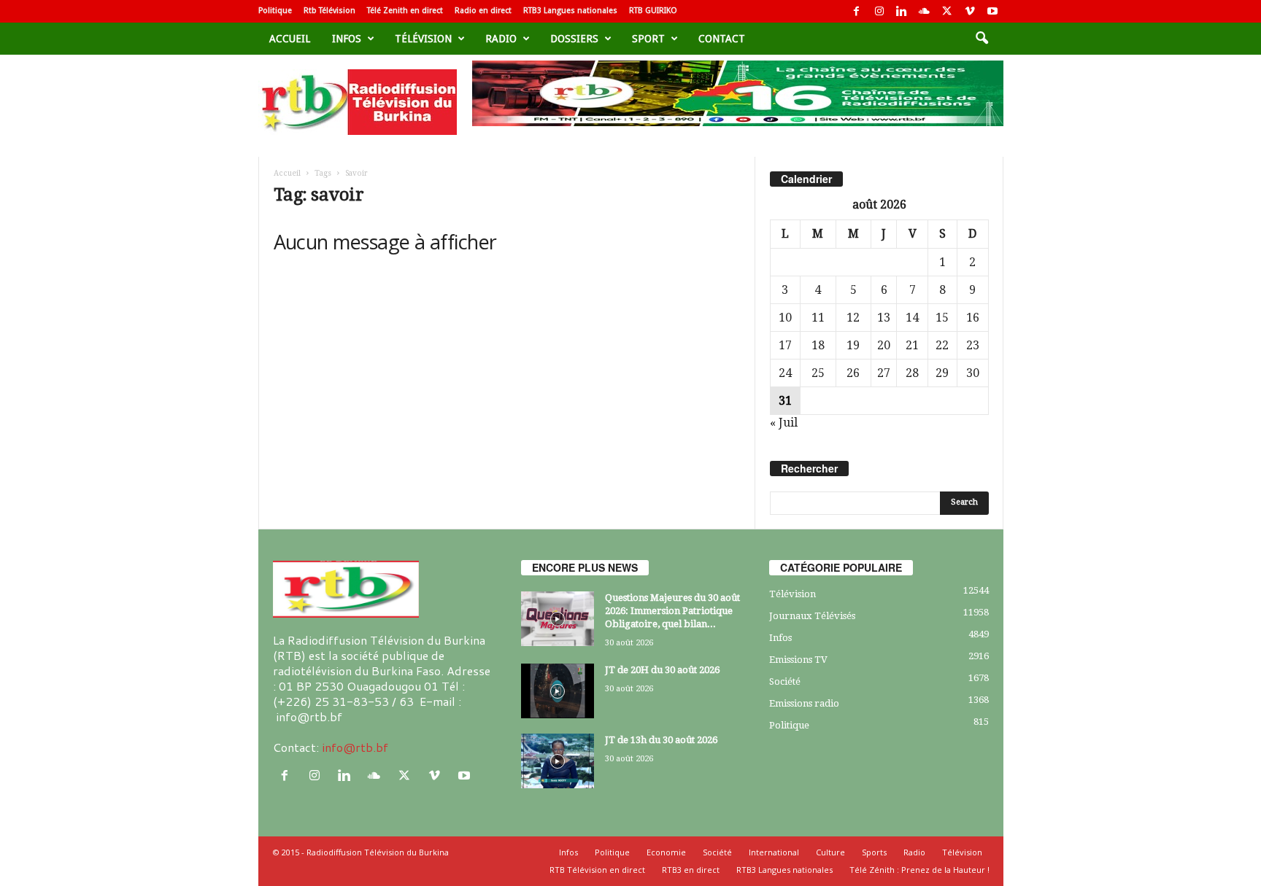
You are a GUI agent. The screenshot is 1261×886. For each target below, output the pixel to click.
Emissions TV (798, 659)
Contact (721, 38)
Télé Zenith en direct (405, 10)
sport (648, 38)
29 (942, 373)
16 (972, 318)
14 (912, 318)
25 (818, 373)
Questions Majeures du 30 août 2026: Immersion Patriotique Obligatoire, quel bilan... (672, 610)
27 (883, 373)
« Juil (784, 423)
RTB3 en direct (691, 869)
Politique (275, 10)
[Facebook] (856, 11)
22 (942, 345)
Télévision (423, 38)
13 (883, 318)
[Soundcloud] (924, 11)
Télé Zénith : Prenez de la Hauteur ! (919, 869)
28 (912, 373)
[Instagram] (879, 11)
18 (818, 345)
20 (883, 345)
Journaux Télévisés (812, 615)
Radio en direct (483, 10)
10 (785, 318)
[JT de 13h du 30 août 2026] (557, 761)
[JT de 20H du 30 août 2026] (557, 691)
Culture (830, 852)
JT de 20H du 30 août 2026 (662, 669)
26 (853, 373)
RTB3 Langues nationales (570, 10)
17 (785, 345)
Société (785, 681)
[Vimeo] (970, 11)
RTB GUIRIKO (653, 10)
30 (972, 373)
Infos (346, 38)
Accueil (289, 38)
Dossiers (574, 38)
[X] (947, 11)
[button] (981, 39)
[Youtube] (992, 11)
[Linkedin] (902, 11)
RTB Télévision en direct (597, 869)
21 (912, 345)
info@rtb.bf (355, 747)
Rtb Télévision (329, 10)
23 (972, 345)
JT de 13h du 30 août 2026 (661, 739)
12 (853, 318)
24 (785, 373)
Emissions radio (804, 703)
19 (853, 345)
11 (818, 318)
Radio (501, 38)
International (774, 852)
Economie (666, 852)
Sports (874, 852)
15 (942, 318)
